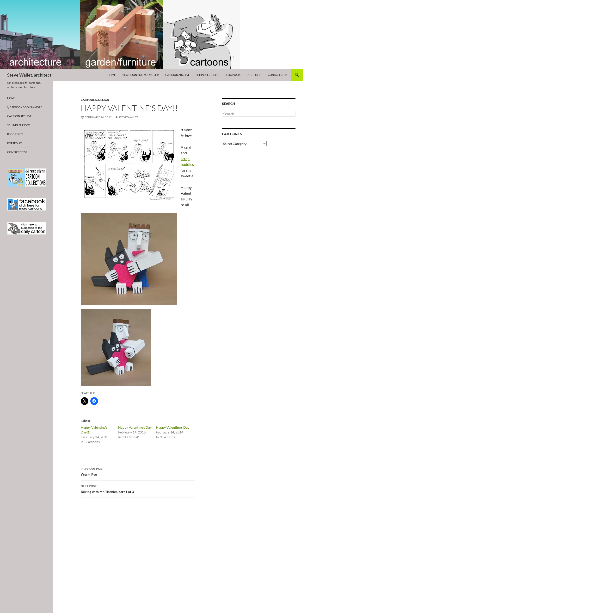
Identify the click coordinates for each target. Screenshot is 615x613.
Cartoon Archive (177, 74)
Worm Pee (92, 471)
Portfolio (254, 74)
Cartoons (89, 100)
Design (103, 100)
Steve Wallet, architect (29, 75)
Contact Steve (278, 74)
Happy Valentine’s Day (135, 427)
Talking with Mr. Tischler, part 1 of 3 (107, 489)
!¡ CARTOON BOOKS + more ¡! (140, 74)
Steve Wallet (128, 117)
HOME (112, 74)
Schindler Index (207, 74)
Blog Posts (232, 74)
